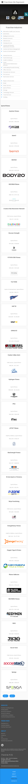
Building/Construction (8, 36)
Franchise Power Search (6, 727)
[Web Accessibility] (26, 14)
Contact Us (3, 735)
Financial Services (7, 55)
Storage (5, 90)
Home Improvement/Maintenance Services (10, 64)
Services (14, 776)
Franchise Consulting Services (7, 708)
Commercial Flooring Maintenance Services (8, 46)
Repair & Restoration (8, 80)
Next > (5, 696)
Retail (4, 83)
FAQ (2, 737)
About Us (3, 733)
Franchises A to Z (4, 723)
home (14, 771)
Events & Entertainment (9, 51)
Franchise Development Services (8, 717)
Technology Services (8, 92)
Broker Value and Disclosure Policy (9, 761)
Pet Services (6, 74)
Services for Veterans (5, 713)
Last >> (12, 696)
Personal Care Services (9, 72)
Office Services (7, 69)
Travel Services (7, 94)
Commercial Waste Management (11, 49)
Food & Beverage (7, 57)
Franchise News (4, 739)
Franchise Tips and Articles (6, 740)
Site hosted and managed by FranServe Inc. (10, 765)
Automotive (6, 33)
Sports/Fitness (7, 87)
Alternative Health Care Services (11, 31)
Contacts (14, 781)
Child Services (6, 40)
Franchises (14, 778)
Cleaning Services (7, 43)
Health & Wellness (8, 60)
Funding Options (4, 709)
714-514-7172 (7, 755)
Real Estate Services (8, 76)
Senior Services (7, 85)
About (14, 774)
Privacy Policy (4, 762)
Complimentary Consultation (7, 715)
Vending (5, 97)
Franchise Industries (5, 725)
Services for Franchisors (6, 711)
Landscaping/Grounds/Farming (11, 67)
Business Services (7, 38)
